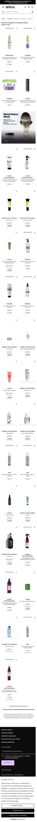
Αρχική (3, 18)
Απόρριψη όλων (18, 810)
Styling (23, 18)
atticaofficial (8, 775)
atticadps (7, 770)
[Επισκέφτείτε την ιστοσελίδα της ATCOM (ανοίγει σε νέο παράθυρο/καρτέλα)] (18, 819)
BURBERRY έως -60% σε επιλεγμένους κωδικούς (17, 1)
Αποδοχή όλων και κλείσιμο (17, 815)
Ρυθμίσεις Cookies (17, 805)
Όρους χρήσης (18, 756)
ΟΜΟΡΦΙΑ (9, 18)
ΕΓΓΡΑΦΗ (7, 762)
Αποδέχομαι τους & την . (17, 756)
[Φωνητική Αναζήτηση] (32, 12)
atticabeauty (18, 775)
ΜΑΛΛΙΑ (16, 18)
